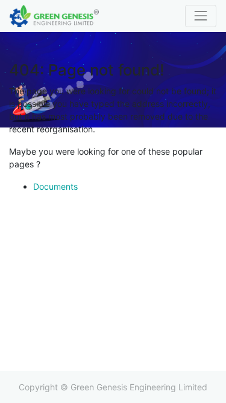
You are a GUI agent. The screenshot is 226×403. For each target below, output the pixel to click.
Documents (55, 186)
